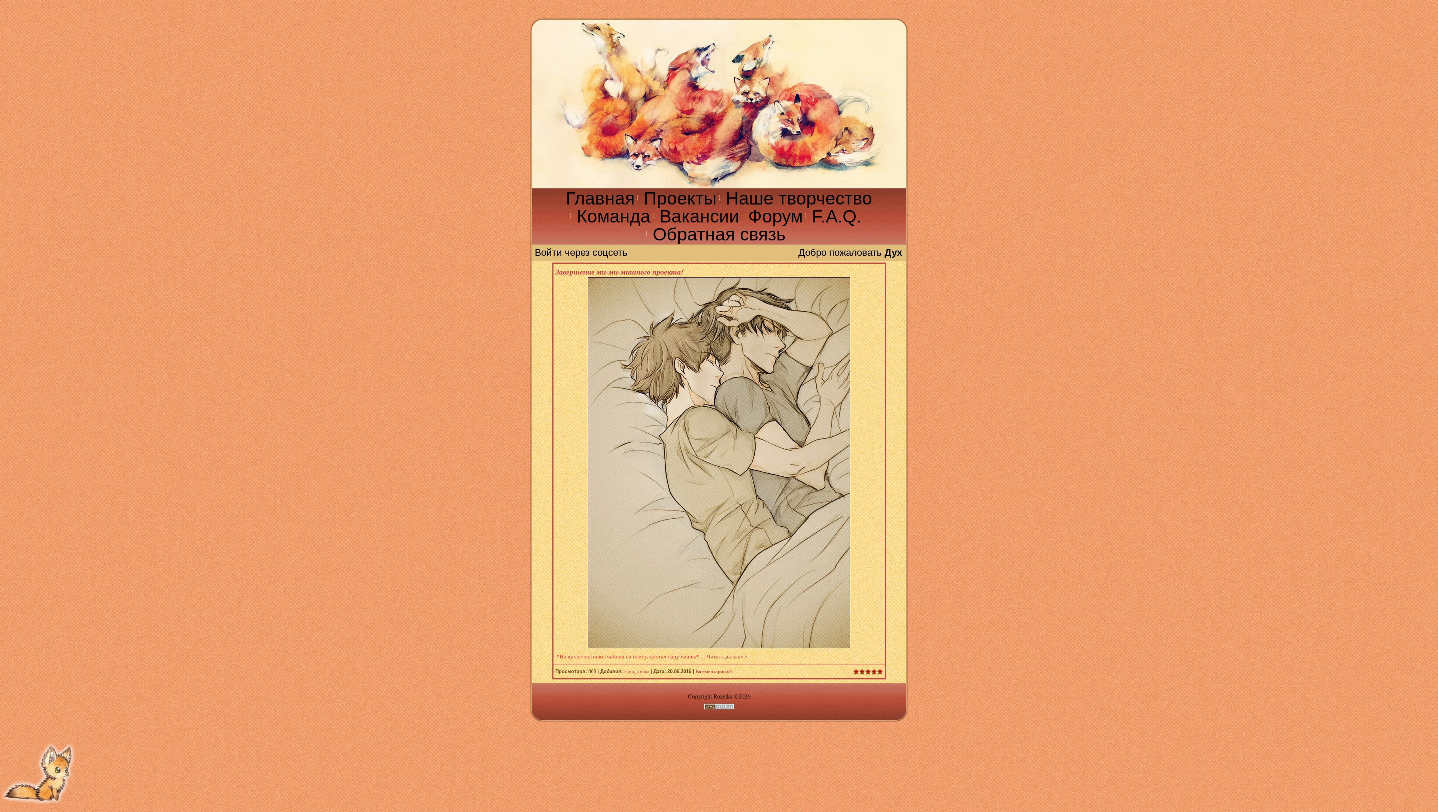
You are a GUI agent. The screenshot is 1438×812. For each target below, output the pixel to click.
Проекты (680, 198)
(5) (714, 671)
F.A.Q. (836, 216)
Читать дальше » (727, 656)
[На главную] (719, 104)
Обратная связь (719, 234)
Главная (600, 198)
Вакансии (699, 216)
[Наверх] (39, 807)
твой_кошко (636, 671)
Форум (775, 216)
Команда (613, 216)
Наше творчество (799, 198)
